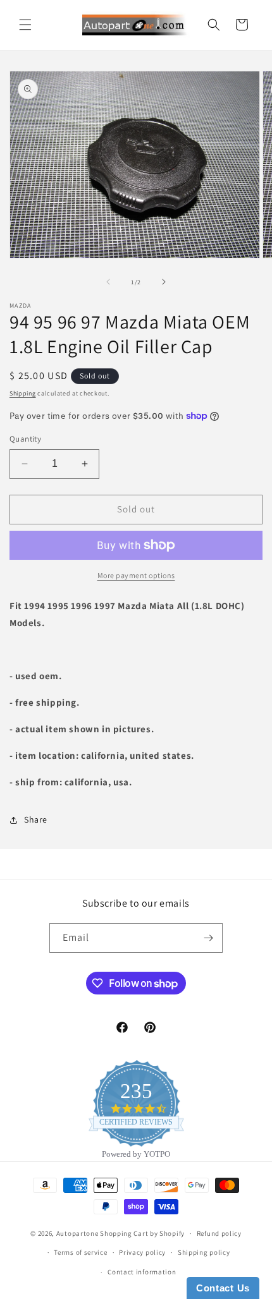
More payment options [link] (136, 575)
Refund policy (219, 1233)
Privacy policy (142, 1252)
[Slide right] (164, 282)
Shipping (22, 393)
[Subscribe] (208, 938)
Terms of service (80, 1252)
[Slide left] (108, 282)
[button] (25, 25)
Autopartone (77, 1233)
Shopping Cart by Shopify (142, 1233)
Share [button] (35, 819)
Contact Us (223, 1288)
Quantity (25, 438)
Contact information (142, 1271)
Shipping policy (204, 1252)
